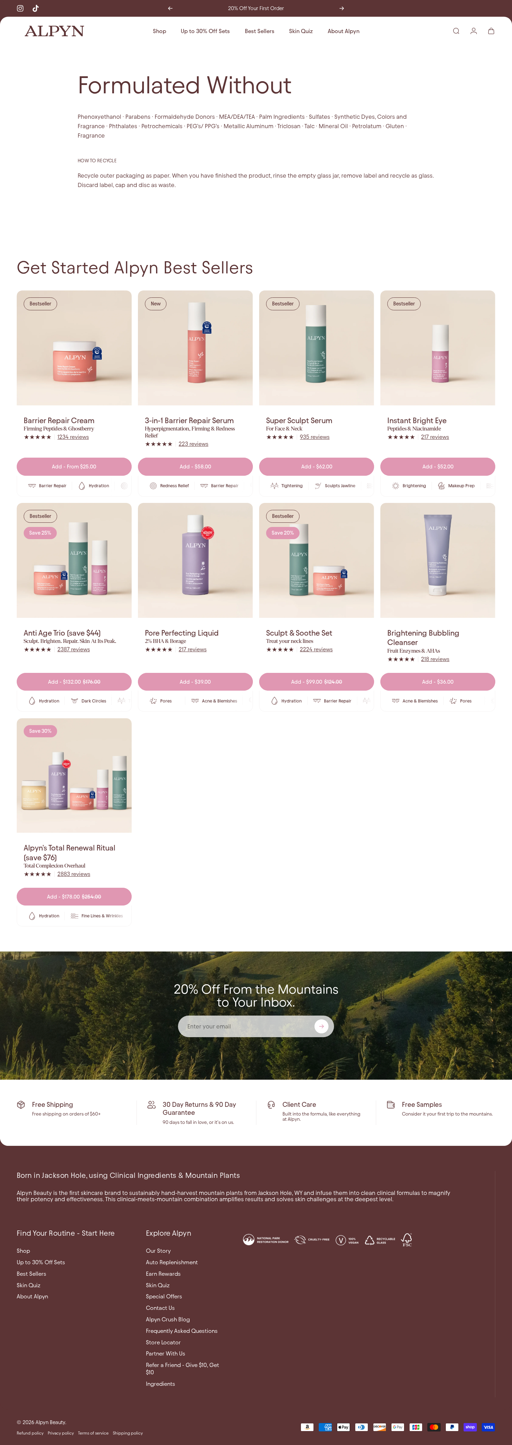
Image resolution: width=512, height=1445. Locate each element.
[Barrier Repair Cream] (74, 347)
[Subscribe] (321, 1026)
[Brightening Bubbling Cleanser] (437, 560)
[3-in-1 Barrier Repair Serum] (195, 347)
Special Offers (164, 1296)
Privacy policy (61, 1433)
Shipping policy (128, 1433)
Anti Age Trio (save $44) (62, 633)
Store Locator (163, 1342)
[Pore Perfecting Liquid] (195, 560)
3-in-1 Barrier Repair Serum (189, 421)
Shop (23, 1251)
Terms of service (93, 1433)
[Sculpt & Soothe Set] (316, 560)
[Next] (341, 8)
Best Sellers (31, 1274)
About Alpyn (32, 1296)
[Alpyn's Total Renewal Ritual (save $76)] (74, 775)
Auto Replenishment (172, 1262)
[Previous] (170, 8)
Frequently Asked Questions (182, 1331)
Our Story (158, 1251)
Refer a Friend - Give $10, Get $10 (182, 1368)
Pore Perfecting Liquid (182, 633)
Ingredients (160, 1384)
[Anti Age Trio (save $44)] (74, 560)
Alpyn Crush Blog (168, 1319)
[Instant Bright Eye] (437, 347)
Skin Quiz (28, 1285)
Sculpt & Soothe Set (299, 633)
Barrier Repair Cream (59, 421)
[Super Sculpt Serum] (316, 347)
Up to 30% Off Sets (41, 1262)
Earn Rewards (163, 1274)
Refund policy (30, 1433)
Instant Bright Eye (417, 421)
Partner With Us (165, 1353)
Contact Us (160, 1308)
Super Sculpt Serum (299, 421)
